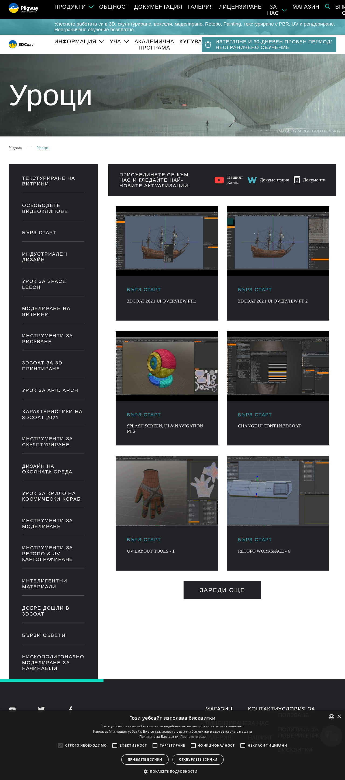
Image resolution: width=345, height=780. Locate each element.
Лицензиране (240, 7)
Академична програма (154, 44)
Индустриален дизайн (44, 257)
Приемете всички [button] (145, 759)
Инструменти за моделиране (47, 523)
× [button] (339, 717)
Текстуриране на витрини (48, 181)
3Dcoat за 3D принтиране (42, 365)
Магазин (305, 7)
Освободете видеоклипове (45, 208)
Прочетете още (193, 736)
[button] (172, 771)
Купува (191, 41)
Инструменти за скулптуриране (47, 441)
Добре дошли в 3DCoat (45, 611)
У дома (15, 148)
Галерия (201, 7)
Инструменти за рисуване (47, 338)
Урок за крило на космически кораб (51, 496)
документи (314, 179)
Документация (158, 7)
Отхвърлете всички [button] (198, 759)
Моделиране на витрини (46, 311)
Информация (75, 41)
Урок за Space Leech (44, 284)
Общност (114, 7)
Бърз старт (39, 232)
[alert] (172, 745)
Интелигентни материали (44, 583)
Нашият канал (235, 180)
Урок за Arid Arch (50, 390)
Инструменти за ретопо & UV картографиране (47, 553)
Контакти (263, 709)
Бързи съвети (44, 635)
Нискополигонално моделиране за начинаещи (53, 662)
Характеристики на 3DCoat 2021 (52, 414)
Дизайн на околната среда (47, 469)
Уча (115, 41)
